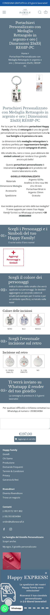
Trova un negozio (11, 497)
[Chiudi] (46, 573)
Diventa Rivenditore (13, 493)
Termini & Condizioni (13, 471)
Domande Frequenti (13, 467)
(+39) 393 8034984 (12, 516)
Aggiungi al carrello (26, 439)
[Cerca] (40, 13)
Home (24, 53)
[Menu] (4, 12)
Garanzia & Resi (11, 479)
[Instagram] (10, 528)
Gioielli (6, 454)
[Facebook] (4, 528)
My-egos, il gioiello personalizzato (19, 546)
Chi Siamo (8, 458)
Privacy (6, 475)
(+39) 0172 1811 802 (12, 511)
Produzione (8, 462)
